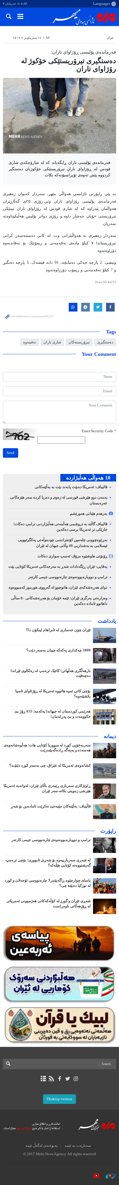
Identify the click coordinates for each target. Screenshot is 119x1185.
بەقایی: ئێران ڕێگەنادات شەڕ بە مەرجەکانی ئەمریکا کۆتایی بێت (57, 567)
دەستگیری (105, 342)
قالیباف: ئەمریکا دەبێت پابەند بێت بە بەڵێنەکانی (71, 487)
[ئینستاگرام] (75, 1079)
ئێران (110, 37)
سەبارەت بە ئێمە (78, 1146)
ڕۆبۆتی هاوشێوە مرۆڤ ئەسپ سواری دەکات (72, 556)
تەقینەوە (29, 342)
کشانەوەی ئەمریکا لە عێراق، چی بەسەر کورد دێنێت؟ (50, 765)
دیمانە (110, 736)
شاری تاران (52, 342)
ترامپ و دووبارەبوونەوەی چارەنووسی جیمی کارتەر (67, 577)
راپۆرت (108, 831)
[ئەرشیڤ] (43, 1079)
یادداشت (107, 621)
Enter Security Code (99, 431)
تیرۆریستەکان (79, 342)
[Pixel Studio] (93, 1176)
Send (10, 453)
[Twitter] (67, 1079)
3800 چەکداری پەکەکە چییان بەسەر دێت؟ (58, 650)
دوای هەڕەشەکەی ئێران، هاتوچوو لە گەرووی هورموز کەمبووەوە (58, 587)
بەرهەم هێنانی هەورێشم (88, 514)
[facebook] (59, 1079)
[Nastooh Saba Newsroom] (108, 1176)
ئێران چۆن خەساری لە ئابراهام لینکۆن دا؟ (58, 630)
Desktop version (59, 1099)
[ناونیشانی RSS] (51, 1079)
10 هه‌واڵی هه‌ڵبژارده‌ (88, 478)
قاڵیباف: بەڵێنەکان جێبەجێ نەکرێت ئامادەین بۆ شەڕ (51, 806)
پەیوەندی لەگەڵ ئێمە (41, 1146)
